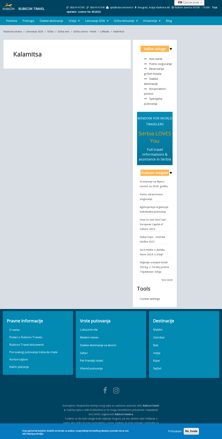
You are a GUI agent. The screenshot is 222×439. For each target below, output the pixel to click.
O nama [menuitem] (14, 330)
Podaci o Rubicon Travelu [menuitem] (25, 337)
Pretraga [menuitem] (28, 21)
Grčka (50, 31)
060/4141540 (97, 7)
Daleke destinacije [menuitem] (51, 21)
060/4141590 (77, 7)
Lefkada (104, 31)
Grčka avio (63, 31)
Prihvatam (175, 431)
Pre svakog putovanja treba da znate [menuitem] (33, 352)
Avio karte (155, 59)
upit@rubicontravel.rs (122, 7)
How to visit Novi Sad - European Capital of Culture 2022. (153, 224)
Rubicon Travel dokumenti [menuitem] (26, 345)
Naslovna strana (12, 31)
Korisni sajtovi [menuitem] (18, 359)
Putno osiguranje (160, 64)
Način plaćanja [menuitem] (19, 367)
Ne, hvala (191, 431)
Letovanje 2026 (34, 31)
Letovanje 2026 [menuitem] (93, 21)
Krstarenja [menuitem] (148, 21)
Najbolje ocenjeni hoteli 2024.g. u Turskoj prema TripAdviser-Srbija (154, 267)
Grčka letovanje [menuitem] (122, 21)
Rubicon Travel (31, 9)
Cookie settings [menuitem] (150, 299)
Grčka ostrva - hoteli (84, 31)
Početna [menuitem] (11, 21)
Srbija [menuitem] (71, 21)
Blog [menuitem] (169, 21)
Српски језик (190, 2)
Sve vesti (167, 279)
